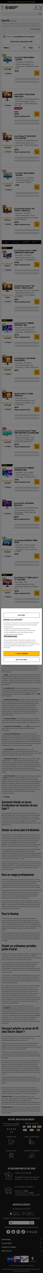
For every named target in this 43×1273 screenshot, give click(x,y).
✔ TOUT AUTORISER (21, 653)
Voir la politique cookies (10, 636)
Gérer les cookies (21, 659)
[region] (21, 636)
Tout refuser (21, 615)
